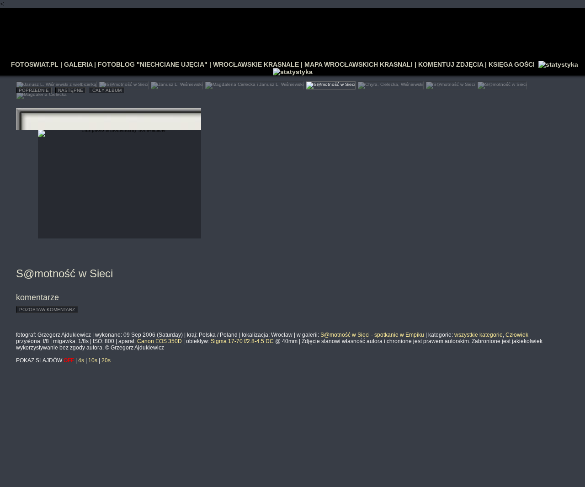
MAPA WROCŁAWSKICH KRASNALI (358, 64)
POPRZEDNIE (34, 90)
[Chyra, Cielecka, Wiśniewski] (390, 83)
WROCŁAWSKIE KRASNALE (256, 64)
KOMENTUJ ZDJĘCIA (450, 64)
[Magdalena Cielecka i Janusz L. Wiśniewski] (254, 83)
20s (106, 360)
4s (81, 360)
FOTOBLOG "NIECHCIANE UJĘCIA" (152, 64)
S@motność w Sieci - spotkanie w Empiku (372, 335)
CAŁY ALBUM (107, 90)
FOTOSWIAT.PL (34, 64)
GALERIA (78, 64)
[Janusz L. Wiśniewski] (176, 83)
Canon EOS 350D (159, 341)
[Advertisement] (292, 30)
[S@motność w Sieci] (124, 83)
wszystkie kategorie (478, 335)
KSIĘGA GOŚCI (512, 64)
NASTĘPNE (70, 90)
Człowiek (516, 335)
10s (92, 360)
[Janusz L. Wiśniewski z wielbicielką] (56, 83)
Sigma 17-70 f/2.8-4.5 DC (242, 341)
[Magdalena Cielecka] (41, 93)
